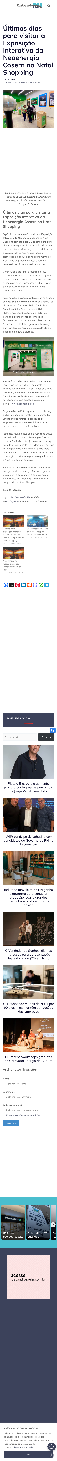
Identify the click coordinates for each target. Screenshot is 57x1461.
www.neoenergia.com (23, 403)
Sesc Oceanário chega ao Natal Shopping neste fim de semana (37, 531)
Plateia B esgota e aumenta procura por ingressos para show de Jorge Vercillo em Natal (28, 787)
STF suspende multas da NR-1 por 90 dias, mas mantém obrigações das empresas (28, 1007)
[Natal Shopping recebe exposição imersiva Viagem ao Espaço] (13, 553)
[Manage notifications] (51, 1455)
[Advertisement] (28, 161)
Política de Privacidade (22, 1447)
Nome (6, 1078)
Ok (28, 1454)
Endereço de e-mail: (13, 1105)
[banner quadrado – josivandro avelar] (28, 1276)
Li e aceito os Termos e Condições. (23, 1115)
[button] (49, 6)
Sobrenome (9, 1091)
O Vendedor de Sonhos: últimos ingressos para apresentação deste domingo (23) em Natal (28, 954)
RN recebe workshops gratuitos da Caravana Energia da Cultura (28, 1059)
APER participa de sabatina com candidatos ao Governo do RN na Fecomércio (28, 840)
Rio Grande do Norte (29, 82)
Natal (15, 82)
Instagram (12, 501)
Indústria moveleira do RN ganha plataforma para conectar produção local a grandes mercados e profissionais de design (28, 897)
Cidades (7, 82)
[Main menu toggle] (7, 6)
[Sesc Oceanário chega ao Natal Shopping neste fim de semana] (37, 521)
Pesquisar (46, 737)
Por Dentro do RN (20, 497)
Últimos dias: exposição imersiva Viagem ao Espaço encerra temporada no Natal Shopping (13, 534)
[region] (28, 1442)
